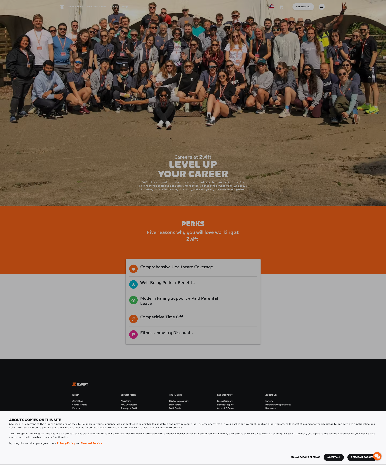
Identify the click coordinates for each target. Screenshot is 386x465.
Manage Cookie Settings (305, 457)
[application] (377, 456)
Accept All (333, 457)
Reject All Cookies (362, 457)
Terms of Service (91, 443)
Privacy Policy (66, 443)
